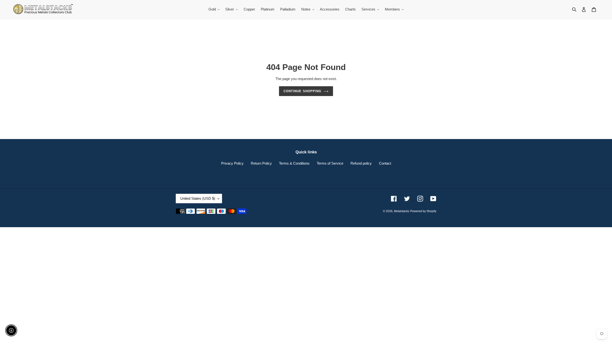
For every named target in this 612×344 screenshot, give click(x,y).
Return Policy (261, 163)
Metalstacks (401, 211)
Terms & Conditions (294, 163)
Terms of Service (330, 163)
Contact (385, 163)
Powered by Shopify (423, 211)
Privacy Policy (232, 163)
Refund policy (361, 163)
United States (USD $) (197, 198)
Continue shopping (302, 91)
